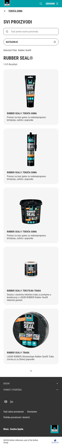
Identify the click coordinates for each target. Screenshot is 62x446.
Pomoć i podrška (12, 389)
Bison (6, 383)
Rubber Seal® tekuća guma (22, 113)
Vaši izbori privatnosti (13, 411)
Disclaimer (32, 411)
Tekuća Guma (15, 11)
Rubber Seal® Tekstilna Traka (24, 290)
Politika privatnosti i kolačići (16, 417)
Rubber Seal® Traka (18, 352)
